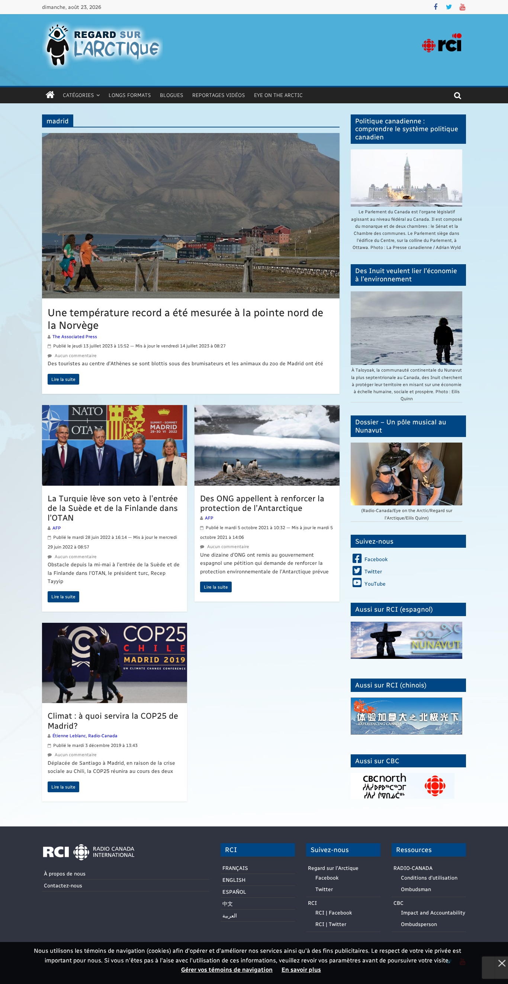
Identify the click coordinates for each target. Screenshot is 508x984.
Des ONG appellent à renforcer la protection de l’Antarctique (262, 502)
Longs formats (130, 95)
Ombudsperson (419, 924)
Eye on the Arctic (278, 95)
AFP (56, 527)
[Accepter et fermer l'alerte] (501, 963)
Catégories (78, 95)
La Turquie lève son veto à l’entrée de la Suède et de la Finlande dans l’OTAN (113, 507)
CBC (398, 903)
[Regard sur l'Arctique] (50, 95)
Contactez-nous (63, 885)
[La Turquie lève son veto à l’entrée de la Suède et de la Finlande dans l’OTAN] (114, 409)
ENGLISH (233, 880)
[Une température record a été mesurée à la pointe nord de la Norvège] (191, 137)
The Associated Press (74, 336)
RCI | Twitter (330, 924)
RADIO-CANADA (413, 868)
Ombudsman (416, 889)
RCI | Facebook (333, 912)
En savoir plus (301, 969)
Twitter (324, 889)
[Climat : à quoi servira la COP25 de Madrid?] (114, 627)
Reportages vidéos (218, 95)
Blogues (171, 95)
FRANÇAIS (235, 868)
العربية (229, 915)
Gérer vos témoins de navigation (227, 969)
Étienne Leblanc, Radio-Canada (85, 735)
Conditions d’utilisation (429, 877)
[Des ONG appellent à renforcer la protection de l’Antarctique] (267, 409)
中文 (227, 903)
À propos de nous (65, 873)
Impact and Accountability (433, 912)
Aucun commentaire (75, 355)
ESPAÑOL (234, 891)
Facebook (326, 877)
